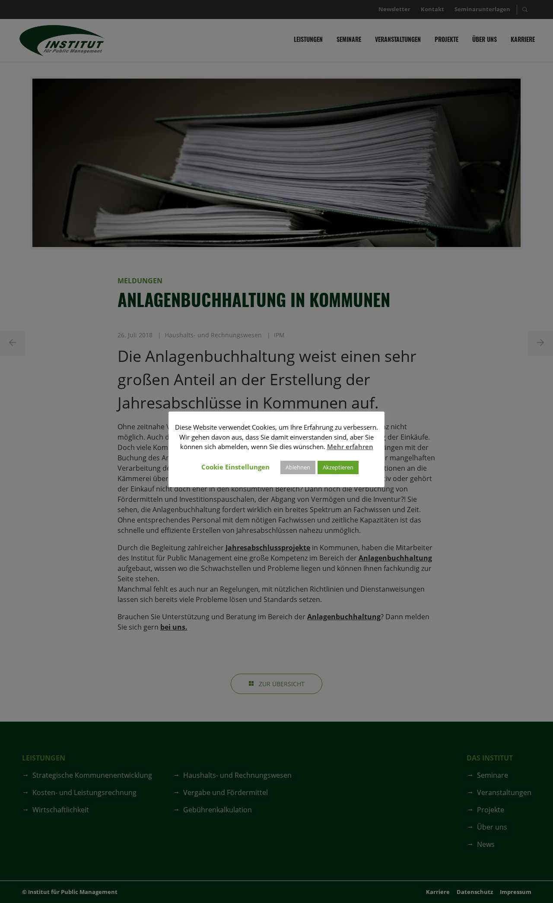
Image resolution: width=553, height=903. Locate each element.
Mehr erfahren (350, 446)
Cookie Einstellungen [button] (235, 467)
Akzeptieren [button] (338, 467)
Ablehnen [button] (298, 467)
